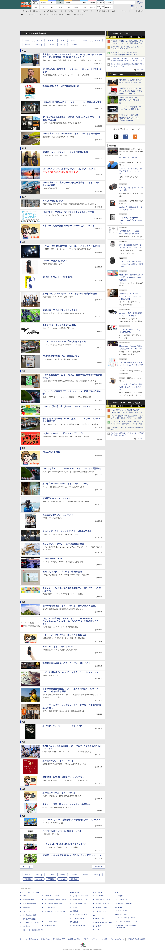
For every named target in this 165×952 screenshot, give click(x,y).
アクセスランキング (121, 33)
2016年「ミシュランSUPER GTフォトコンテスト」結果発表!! (71, 133)
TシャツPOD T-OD (80, 903)
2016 (62, 45)
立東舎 (75, 907)
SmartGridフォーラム (51, 896)
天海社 (120, 896)
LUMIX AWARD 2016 (52, 559)
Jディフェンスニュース (103, 900)
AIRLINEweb (99, 896)
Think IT (25, 896)
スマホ (40, 14)
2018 (39, 45)
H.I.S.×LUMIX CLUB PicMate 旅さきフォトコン (65, 844)
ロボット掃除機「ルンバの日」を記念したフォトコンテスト (70, 672)
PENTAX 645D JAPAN (128, 158)
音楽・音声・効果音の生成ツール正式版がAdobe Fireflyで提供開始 (131, 277)
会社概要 (104, 939)
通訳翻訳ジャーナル (102, 903)
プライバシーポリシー (91, 939)
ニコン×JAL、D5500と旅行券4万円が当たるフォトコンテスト (71, 820)
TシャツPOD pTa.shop (126, 918)
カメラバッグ (72, 11)
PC (22, 14)
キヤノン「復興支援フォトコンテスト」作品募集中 (66, 804)
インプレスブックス (51, 921)
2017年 (98, 867)
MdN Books (99, 918)
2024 (51, 40)
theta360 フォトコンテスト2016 (58, 646)
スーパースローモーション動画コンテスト (62, 831)
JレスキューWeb (101, 907)
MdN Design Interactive (103, 922)
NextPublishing (49, 925)
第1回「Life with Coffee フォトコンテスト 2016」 (66, 483)
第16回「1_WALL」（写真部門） (58, 277)
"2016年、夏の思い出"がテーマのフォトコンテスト (66, 406)
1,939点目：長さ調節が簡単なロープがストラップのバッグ (131, 386)
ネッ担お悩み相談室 (29, 915)
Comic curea (122, 900)
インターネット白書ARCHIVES (33, 930)
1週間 (131, 37)
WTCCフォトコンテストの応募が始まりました (64, 341)
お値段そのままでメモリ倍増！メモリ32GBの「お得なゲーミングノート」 (130, 91)
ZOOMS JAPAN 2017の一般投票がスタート (63, 356)
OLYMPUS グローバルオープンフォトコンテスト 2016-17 (69, 169)
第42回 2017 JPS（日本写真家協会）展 (61, 86)
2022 (74, 40)
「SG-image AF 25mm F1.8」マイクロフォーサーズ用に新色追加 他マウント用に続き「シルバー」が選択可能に (127, 60)
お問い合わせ (45, 939)
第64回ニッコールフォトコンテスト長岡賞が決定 (65, 152)
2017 (51, 45)
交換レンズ (36, 11)
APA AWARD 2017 (51, 452)
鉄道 (53, 14)
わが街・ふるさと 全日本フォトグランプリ (63, 433)
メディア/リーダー (87, 11)
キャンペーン (78, 14)
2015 (74, 45)
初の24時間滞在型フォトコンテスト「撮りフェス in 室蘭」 (70, 606)
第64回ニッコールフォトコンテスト (59, 793)
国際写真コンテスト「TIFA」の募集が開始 (62, 572)
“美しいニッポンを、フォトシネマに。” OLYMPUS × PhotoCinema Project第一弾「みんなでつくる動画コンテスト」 (70, 621)
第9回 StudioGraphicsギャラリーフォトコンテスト (66, 663)
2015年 (27, 867)
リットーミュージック (80, 896)
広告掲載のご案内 (59, 939)
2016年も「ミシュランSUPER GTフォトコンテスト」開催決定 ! (72, 468)
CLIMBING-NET (78, 918)
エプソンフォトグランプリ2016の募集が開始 (63, 544)
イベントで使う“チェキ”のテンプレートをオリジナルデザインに (131, 365)
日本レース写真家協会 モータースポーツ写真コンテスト (69, 226)
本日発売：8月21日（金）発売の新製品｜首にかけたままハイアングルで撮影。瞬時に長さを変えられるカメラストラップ (127, 43)
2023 (62, 40)
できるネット (27, 926)
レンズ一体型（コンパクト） (54, 11)
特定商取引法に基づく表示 (136, 939)
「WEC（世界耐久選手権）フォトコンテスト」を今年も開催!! (71, 246)
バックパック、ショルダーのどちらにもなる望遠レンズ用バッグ (131, 264)
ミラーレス (25, 11)
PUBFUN (118, 907)
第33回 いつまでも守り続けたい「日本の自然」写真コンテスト (72, 855)
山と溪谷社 (74, 911)
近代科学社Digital (79, 925)
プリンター (124, 11)
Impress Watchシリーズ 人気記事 (126, 403)
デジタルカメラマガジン (31, 922)
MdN (94, 915)
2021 (86, 40)
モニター (114, 11)
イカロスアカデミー (102, 911)
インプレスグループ (117, 939)
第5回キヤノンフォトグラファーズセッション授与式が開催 (70, 293)
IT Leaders (26, 907)
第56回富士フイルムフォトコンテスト (60, 310)
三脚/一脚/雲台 (102, 11)
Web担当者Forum (29, 900)
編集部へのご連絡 (74, 939)
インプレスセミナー (51, 907)
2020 (97, 40)
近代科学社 (74, 922)
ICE (116, 892)
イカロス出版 (97, 892)
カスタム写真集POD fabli (127, 921)
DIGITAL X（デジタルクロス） (55, 911)
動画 (68, 14)
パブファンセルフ (124, 911)
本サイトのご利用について (29, 939)
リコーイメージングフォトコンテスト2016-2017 (65, 635)
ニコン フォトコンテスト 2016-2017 (59, 325)
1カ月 (140, 37)
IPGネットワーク (121, 914)
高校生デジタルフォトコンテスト (58, 515)
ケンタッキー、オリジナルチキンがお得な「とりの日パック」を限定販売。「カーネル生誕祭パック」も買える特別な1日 (127, 424)
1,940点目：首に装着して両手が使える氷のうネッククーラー (131, 171)
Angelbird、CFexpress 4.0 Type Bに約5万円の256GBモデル (131, 220)
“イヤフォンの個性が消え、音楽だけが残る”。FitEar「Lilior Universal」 (130, 117)
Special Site (118, 74)
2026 (28, 40)
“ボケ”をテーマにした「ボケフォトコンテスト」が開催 (68, 212)
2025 (39, 40)
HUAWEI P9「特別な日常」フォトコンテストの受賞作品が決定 (72, 102)
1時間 (111, 37)
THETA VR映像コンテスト (55, 261)
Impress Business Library (53, 903)
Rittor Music (74, 892)
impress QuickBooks (125, 903)
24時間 (120, 37)
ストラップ (31, 14)
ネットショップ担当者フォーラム (56, 900)
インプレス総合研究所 (30, 903)
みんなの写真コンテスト (54, 201)
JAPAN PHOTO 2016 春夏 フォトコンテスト (63, 777)
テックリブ (97, 926)
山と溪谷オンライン (80, 914)
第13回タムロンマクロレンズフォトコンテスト (64, 726)
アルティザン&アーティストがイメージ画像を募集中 (67, 531)
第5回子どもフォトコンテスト (57, 498)
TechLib (98, 929)
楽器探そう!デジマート (81, 900)
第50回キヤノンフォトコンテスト (58, 761)
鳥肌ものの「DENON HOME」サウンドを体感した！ (130, 100)
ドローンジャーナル (29, 911)
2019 (28, 45)
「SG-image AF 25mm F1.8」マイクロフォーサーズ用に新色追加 (131, 296)
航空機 (61, 14)
